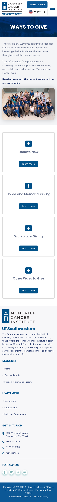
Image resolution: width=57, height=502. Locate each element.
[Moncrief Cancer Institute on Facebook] (4, 472)
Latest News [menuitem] (10, 407)
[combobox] (37, 12)
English (37, 11)
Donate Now (37, 4)
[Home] (12, 8)
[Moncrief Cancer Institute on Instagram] (18, 472)
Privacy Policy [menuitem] (41, 497)
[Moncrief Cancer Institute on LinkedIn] (24, 472)
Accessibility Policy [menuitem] (18, 497)
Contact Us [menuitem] (10, 401)
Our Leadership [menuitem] (12, 375)
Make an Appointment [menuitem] (15, 414)
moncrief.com (12, 453)
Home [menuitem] (7, 369)
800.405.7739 (13, 441)
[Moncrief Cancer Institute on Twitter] (11, 472)
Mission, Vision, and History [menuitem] (18, 382)
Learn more (28, 164)
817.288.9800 (13, 447)
